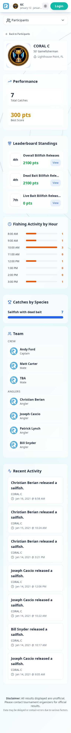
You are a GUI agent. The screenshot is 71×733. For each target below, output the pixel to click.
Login (59, 6)
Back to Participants (19, 34)
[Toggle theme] (45, 6)
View (56, 162)
